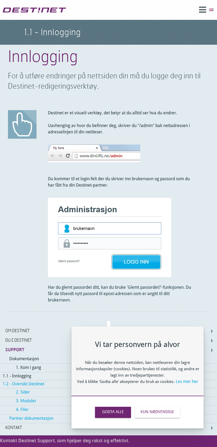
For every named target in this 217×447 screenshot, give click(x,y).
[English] (211, 10)
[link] (34, 10)
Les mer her (187, 382)
